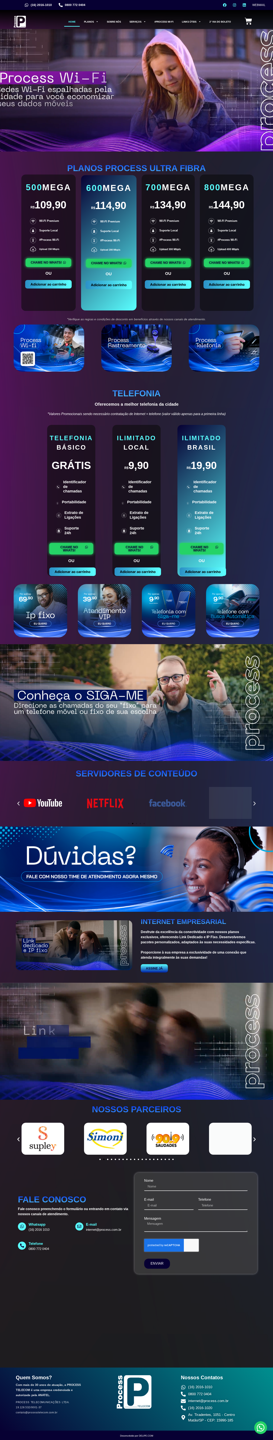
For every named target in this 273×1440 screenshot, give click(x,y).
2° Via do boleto (220, 21)
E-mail (149, 1199)
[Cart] (248, 22)
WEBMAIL (258, 5)
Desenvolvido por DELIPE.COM (136, 1435)
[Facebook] (224, 5)
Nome (148, 1180)
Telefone (204, 1199)
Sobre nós (114, 21)
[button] (18, 803)
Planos (89, 21)
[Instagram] (234, 5)
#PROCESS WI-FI (163, 21)
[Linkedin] (244, 5)
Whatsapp (37, 1224)
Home (72, 21)
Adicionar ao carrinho (49, 284)
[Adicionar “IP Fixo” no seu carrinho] (40, 636)
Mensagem (152, 1218)
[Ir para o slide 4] (140, 823)
